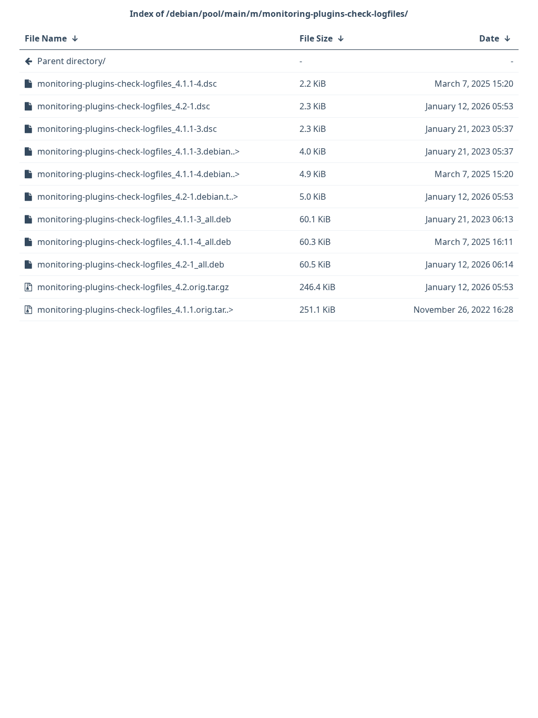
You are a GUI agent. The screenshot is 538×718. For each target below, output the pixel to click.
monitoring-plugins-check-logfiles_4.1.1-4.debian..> (138, 174)
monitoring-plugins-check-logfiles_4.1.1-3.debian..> (138, 151)
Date (489, 38)
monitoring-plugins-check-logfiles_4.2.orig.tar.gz (133, 287)
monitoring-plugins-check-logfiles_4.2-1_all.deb (130, 264)
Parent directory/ (71, 61)
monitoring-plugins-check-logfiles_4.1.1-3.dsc (127, 129)
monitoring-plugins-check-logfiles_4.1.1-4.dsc (127, 83)
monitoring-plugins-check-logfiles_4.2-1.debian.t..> (137, 196)
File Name (46, 38)
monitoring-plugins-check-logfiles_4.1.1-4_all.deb (134, 242)
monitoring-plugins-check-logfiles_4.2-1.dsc (123, 106)
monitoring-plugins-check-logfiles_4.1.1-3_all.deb (134, 219)
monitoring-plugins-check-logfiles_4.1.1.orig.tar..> (135, 309)
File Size (316, 38)
